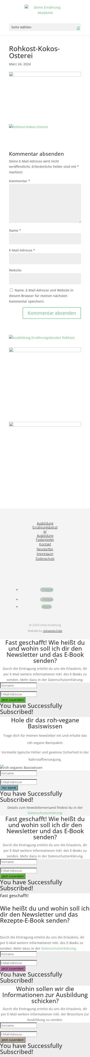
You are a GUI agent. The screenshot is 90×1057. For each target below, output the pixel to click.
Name (15, 230)
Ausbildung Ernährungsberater (45, 527)
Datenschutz (45, 558)
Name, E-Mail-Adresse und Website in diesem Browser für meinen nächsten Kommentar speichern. (41, 296)
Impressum (45, 553)
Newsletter (45, 549)
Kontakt (45, 544)
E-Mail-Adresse (22, 250)
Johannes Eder (52, 631)
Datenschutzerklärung (45, 813)
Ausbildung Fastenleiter (45, 537)
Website (15, 270)
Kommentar (19, 181)
